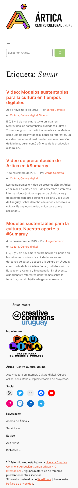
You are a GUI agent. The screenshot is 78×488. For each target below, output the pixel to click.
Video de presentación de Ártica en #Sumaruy (33, 163)
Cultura (14, 115)
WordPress (44, 479)
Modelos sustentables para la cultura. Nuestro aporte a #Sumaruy (37, 229)
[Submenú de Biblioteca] (20, 450)
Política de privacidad (19, 483)
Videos (43, 115)
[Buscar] (60, 53)
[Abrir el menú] (8, 42)
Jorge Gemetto (56, 109)
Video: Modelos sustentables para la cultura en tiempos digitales (37, 97)
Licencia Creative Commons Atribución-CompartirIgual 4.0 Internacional (36, 466)
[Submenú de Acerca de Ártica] (28, 421)
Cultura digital (29, 115)
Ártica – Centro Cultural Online (25, 366)
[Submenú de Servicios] (19, 428)
